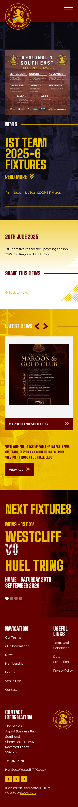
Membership (14, 663)
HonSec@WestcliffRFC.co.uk (25, 769)
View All (16, 470)
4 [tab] (20, 598)
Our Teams (13, 637)
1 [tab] (7, 598)
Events (10, 672)
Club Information (17, 646)
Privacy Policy (63, 670)
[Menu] (68, 10)
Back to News (18, 292)
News (17, 192)
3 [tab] (16, 598)
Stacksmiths (28, 792)
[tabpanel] (39, 556)
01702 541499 (20, 761)
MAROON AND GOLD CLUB (28, 424)
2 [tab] (11, 598)
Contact (11, 689)
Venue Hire (13, 681)
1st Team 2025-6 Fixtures (43, 192)
